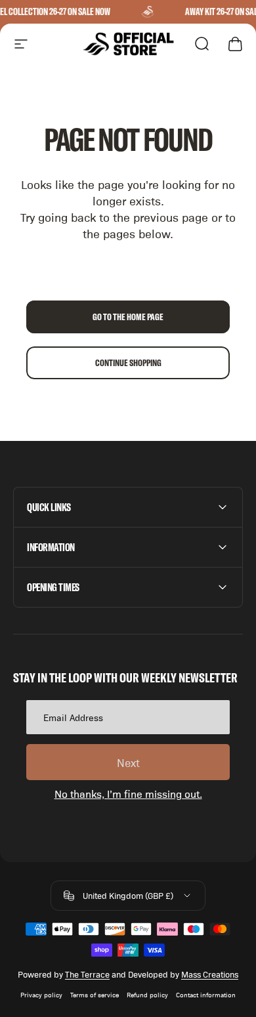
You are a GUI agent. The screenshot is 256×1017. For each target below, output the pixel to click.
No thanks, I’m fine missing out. (128, 793)
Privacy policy (41, 994)
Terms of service (94, 994)
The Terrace (87, 974)
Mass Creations (209, 974)
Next (128, 762)
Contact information (206, 994)
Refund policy (147, 994)
